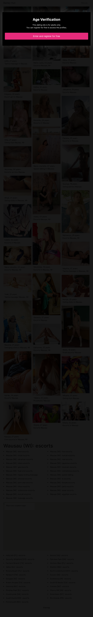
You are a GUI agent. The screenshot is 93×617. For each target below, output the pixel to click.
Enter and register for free (46, 36)
